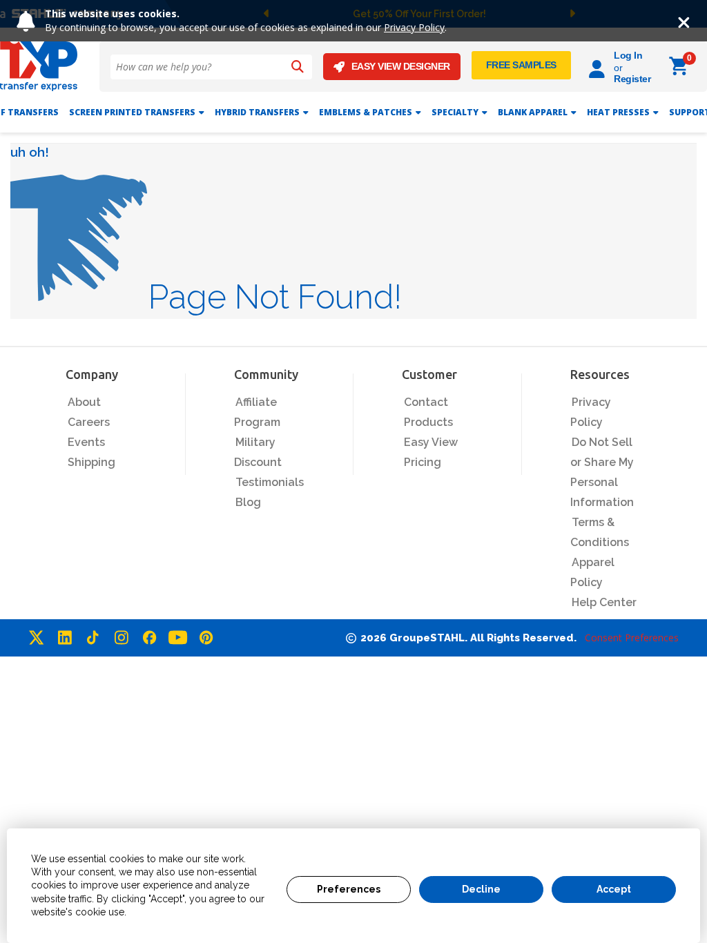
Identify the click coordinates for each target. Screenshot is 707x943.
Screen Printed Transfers (132, 112)
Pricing (422, 462)
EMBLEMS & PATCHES (365, 112)
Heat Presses (618, 112)
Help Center (604, 602)
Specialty (455, 112)
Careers (89, 422)
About (84, 402)
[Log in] (599, 66)
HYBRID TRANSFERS (257, 112)
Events (86, 442)
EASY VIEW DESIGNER (400, 66)
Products (428, 422)
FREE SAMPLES (521, 64)
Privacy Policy (414, 27)
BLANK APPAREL (533, 112)
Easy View (431, 442)
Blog (248, 502)
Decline (481, 889)
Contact (426, 402)
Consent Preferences (632, 637)
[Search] (297, 67)
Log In (628, 55)
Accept (614, 889)
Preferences (348, 889)
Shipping (91, 462)
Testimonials (269, 482)
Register (632, 78)
